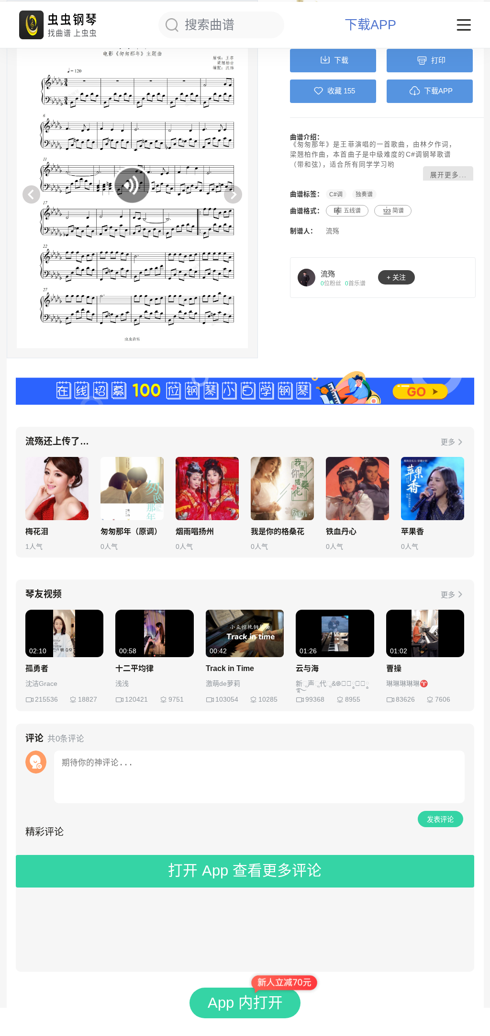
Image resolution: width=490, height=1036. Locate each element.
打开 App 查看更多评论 (245, 870)
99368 (314, 699)
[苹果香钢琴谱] (432, 488)
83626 (405, 699)
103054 (226, 699)
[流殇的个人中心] (307, 277)
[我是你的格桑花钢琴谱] (282, 488)
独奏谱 (364, 194)
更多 (448, 442)
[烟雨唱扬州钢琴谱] (207, 488)
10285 (268, 699)
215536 (46, 699)
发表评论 (440, 819)
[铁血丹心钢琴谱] (357, 488)
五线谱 (352, 210)
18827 (87, 699)
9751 (176, 699)
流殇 (332, 231)
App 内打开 (245, 1002)
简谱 (398, 210)
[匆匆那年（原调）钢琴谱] (132, 488)
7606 (442, 699)
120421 (136, 699)
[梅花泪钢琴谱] (57, 488)
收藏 (334, 91)
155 (349, 91)
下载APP (370, 25)
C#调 (336, 194)
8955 (352, 699)
